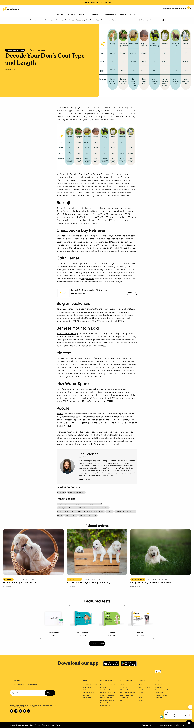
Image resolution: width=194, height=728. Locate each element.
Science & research (145, 687)
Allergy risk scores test (107, 695)
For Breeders (109, 14)
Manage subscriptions (165, 725)
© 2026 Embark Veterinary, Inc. (21, 725)
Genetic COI (124, 697)
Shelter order (179, 725)
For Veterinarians (88, 692)
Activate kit (176, 9)
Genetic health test (106, 690)
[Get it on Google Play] (129, 664)
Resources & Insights (44, 20)
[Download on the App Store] (111, 664)
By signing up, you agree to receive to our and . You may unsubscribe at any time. (33, 706)
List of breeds (104, 687)
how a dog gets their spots (88, 515)
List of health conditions (108, 692)
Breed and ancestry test (108, 685)
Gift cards (86, 695)
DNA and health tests (90, 685)
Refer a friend (159, 692)
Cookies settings (48, 725)
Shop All (60, 14)
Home (32, 20)
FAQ (121, 700)
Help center (167, 9)
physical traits (69, 504)
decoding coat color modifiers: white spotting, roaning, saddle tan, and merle (83, 508)
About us (142, 680)
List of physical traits (106, 700)
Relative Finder (105, 705)
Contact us (158, 687)
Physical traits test (106, 697)
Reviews (141, 692)
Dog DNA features (107, 680)
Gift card (133, 14)
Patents (141, 690)
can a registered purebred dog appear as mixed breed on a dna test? (80, 511)
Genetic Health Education (74, 20)
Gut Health (140, 633)
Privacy (37, 725)
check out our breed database (125, 511)
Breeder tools (124, 687)
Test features (124, 685)
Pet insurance (87, 697)
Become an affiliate (161, 695)
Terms (58, 725)
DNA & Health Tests (74, 14)
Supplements (93, 14)
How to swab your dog (162, 690)
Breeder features (126, 680)
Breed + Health (82, 633)
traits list (60, 504)
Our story (141, 685)
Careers (141, 700)
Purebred (111, 633)
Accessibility (158, 697)
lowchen (60, 515)
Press (140, 697)
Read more (84, 479)
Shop (132, 293)
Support (158, 680)
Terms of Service (42, 705)
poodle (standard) (71, 515)
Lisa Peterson (11, 69)
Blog (122, 14)
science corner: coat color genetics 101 (89, 504)
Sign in (183, 9)
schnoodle (109, 511)
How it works (104, 703)
